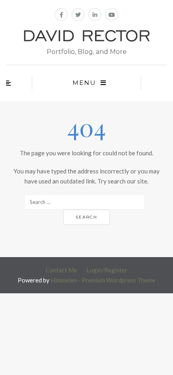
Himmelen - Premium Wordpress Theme (103, 280)
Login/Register (107, 270)
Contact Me (61, 270)
